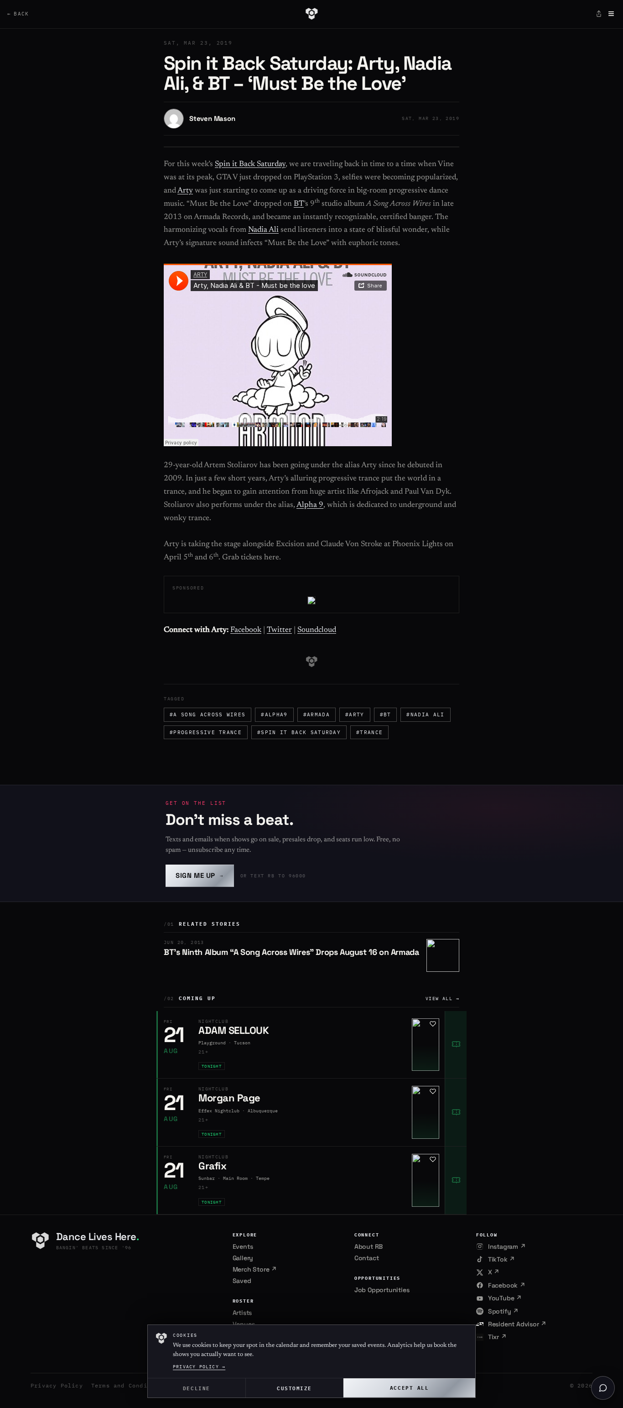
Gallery (243, 1258)
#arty (354, 714)
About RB (368, 1246)
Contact (366, 1258)
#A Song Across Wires (207, 714)
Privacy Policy (57, 1385)
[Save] (433, 1024)
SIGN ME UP (200, 875)
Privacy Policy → (199, 1367)
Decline (196, 1387)
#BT (385, 714)
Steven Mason (212, 118)
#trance (369, 732)
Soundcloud (316, 630)
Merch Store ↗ (255, 1269)
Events (243, 1246)
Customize (294, 1387)
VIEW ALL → (442, 998)
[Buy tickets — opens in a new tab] (456, 1045)
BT (299, 204)
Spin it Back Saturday (250, 164)
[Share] (599, 14)
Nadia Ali (263, 230)
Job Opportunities (382, 1290)
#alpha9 (274, 714)
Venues (244, 1324)
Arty (185, 191)
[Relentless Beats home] (311, 14)
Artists (242, 1313)
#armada (316, 714)
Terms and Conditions (128, 1385)
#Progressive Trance (206, 732)
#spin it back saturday (299, 732)
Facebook (245, 630)
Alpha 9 (309, 505)
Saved (242, 1281)
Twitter (279, 630)
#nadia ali (425, 714)
